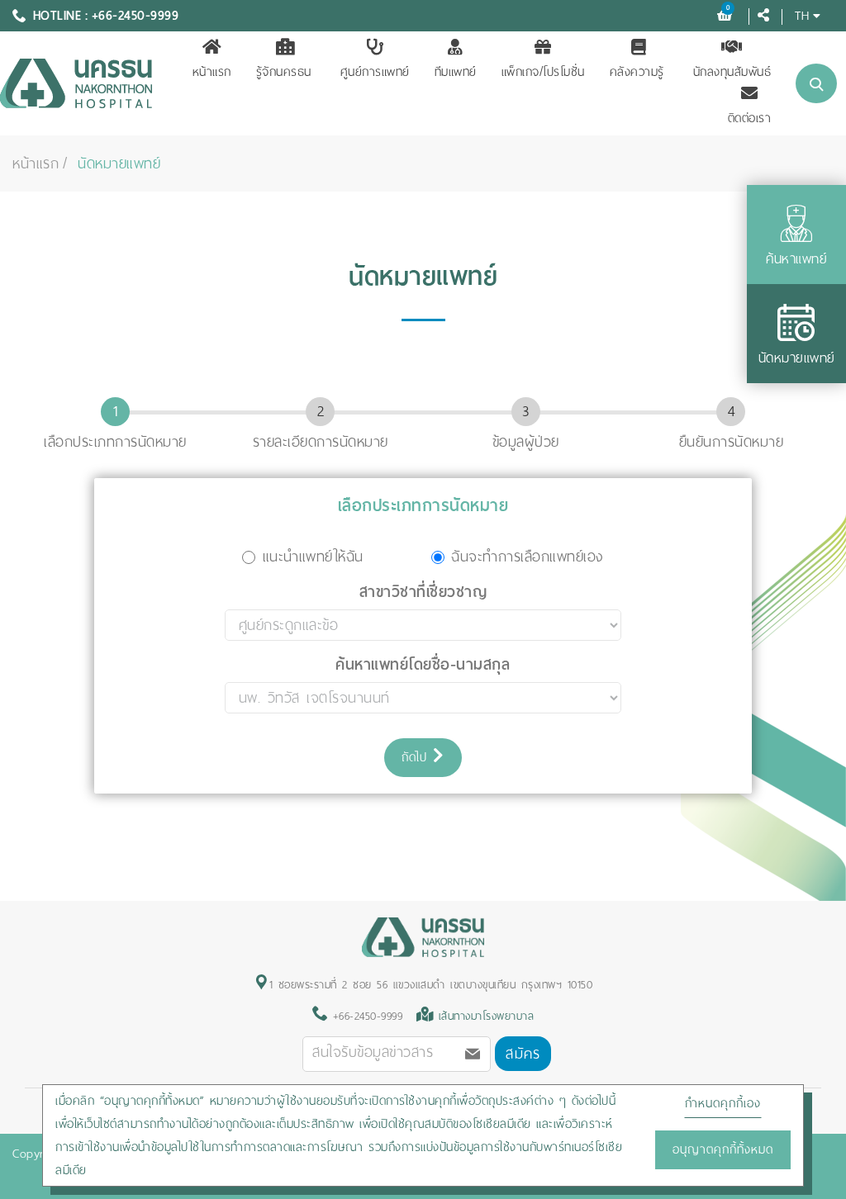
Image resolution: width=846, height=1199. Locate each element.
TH (802, 15)
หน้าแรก (211, 72)
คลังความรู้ (637, 72)
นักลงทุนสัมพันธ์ (732, 72)
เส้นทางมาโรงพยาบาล (487, 1016)
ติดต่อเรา (750, 118)
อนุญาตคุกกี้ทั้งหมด (723, 1149)
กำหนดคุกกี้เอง (723, 1103)
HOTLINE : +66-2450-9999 (106, 15)
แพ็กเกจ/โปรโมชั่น (543, 72)
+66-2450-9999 (364, 1016)
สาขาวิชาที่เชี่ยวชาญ (423, 592)
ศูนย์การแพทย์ (375, 72)
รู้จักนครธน (283, 72)
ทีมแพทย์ (456, 72)
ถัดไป (417, 757)
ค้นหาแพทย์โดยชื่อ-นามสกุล (422, 664)
